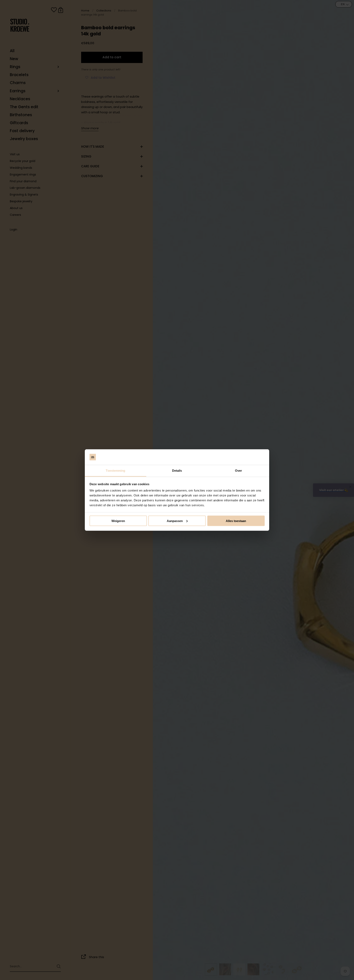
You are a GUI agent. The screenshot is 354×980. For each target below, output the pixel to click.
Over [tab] (238, 470)
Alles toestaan (236, 520)
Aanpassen (175, 520)
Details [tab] (177, 470)
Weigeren (118, 520)
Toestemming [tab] (115, 470)
